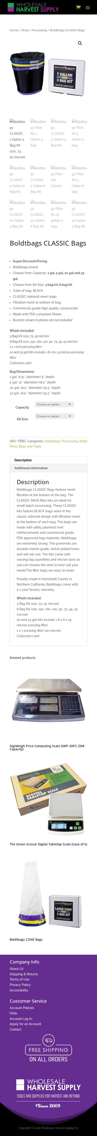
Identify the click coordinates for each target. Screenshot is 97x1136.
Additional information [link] (31, 468)
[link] (33, 7)
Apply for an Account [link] (25, 1024)
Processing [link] (39, 30)
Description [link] (23, 460)
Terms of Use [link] (19, 979)
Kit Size (22, 419)
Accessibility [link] (19, 990)
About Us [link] (16, 969)
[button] (88, 7)
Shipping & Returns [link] (24, 974)
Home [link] (14, 30)
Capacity (22, 407)
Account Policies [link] (22, 1008)
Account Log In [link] (21, 1019)
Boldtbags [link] (52, 441)
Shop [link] (25, 30)
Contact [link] (15, 1029)
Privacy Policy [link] (20, 985)
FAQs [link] (13, 1013)
